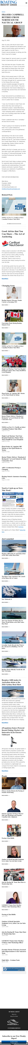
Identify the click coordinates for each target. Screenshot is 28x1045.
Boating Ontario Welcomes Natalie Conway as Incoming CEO (12, 301)
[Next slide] (25, 210)
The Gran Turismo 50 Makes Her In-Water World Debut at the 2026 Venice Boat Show (13, 622)
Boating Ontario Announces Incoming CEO (14, 477)
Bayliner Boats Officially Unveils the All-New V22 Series (13, 670)
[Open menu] (26, 3)
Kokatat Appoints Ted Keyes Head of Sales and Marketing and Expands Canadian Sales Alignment (12, 815)
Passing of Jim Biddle (8, 838)
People (3, 11)
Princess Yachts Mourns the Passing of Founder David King (13, 791)
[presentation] (14, 206)
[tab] (7, 223)
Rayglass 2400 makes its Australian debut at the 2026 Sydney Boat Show (14, 554)
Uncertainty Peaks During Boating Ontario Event (12, 324)
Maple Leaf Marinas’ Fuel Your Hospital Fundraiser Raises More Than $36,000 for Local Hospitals (14, 370)
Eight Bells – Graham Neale (11, 960)
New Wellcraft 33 (7, 599)
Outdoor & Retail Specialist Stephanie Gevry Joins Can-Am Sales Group (13, 860)
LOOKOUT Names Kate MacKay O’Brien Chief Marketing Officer (11, 906)
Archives (20, 527)
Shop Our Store (14, 1016)
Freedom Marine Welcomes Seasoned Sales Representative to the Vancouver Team (14, 951)
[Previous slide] (3, 210)
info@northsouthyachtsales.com (11, 189)
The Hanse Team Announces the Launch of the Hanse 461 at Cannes (13, 577)
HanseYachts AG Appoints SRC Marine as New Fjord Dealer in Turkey (13, 394)
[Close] (27, 1032)
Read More (5, 278)
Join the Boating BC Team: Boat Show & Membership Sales (13, 883)
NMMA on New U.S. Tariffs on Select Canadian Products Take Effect (12, 218)
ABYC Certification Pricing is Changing (11, 468)
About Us (14, 1014)
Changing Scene (8, 285)
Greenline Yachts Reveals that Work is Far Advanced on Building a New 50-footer (13, 646)
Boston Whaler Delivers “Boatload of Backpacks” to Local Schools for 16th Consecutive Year (12, 417)
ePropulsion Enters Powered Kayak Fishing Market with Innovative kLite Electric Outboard (13, 731)
